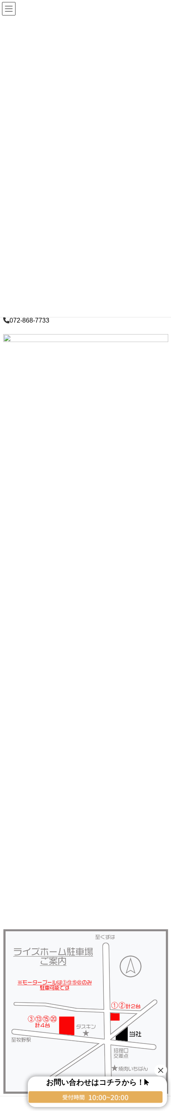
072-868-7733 (29, 320)
